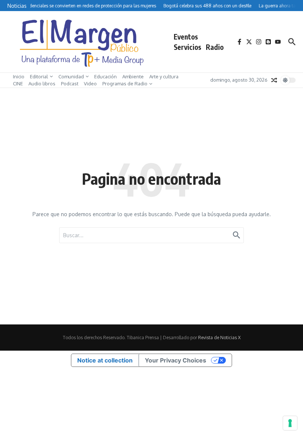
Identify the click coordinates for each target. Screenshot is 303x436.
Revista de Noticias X (219, 337)
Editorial (39, 76)
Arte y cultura (163, 76)
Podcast (69, 83)
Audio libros (41, 83)
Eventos (186, 36)
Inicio (18, 76)
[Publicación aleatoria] (274, 80)
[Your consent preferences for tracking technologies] (290, 423)
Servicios (187, 46)
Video (90, 83)
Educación (105, 76)
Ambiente (133, 76)
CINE (18, 83)
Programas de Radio (124, 83)
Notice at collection (105, 360)
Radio (215, 46)
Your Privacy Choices (175, 360)
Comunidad (71, 76)
